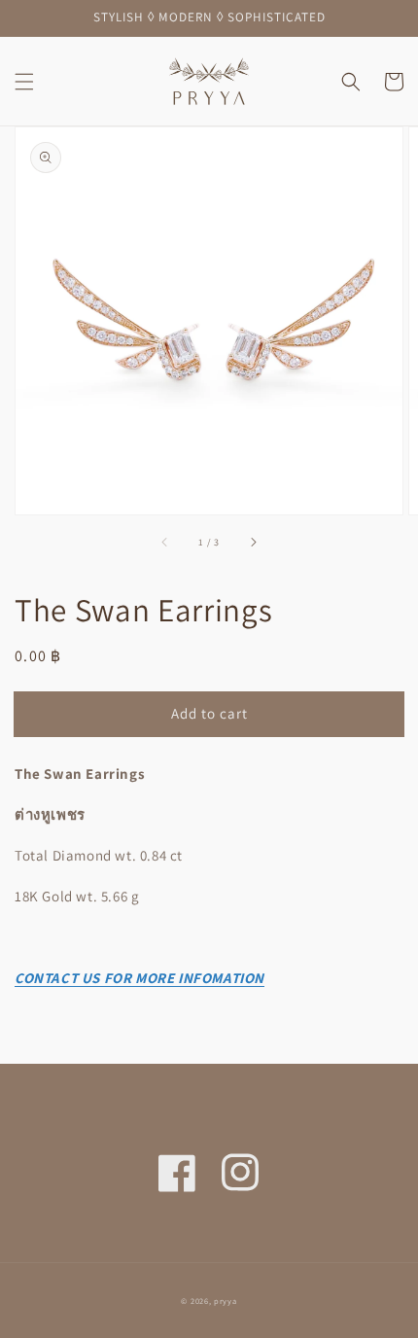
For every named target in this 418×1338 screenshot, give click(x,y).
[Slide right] (252, 541)
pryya (225, 1300)
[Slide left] (165, 541)
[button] (24, 81)
